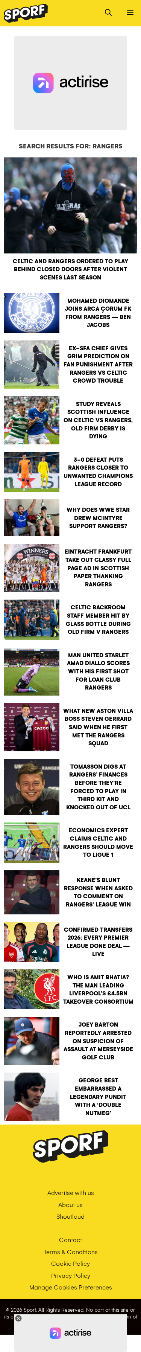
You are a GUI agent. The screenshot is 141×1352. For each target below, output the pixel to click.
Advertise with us (70, 1192)
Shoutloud (70, 1216)
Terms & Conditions (71, 1252)
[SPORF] (26, 13)
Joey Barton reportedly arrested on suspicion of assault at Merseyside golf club (98, 1041)
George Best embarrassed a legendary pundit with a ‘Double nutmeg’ (98, 1096)
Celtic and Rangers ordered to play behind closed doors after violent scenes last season (70, 269)
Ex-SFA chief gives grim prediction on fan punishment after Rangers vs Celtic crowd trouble (98, 364)
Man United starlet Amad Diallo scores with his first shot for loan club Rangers (98, 671)
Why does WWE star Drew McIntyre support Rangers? (98, 518)
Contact (70, 1240)
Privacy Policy (70, 1275)
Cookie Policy (70, 1263)
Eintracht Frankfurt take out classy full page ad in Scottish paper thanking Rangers (98, 567)
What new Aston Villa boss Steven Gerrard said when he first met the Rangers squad (98, 727)
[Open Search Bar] (108, 13)
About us (70, 1205)
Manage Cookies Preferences (70, 1287)
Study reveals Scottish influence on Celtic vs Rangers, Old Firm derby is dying (98, 420)
